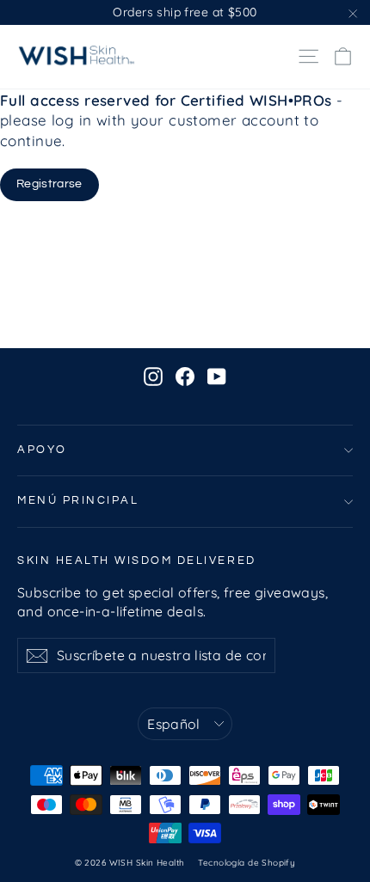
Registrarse (49, 184)
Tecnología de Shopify (246, 862)
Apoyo (42, 450)
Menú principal (78, 500)
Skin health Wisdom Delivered (136, 561)
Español (173, 723)
